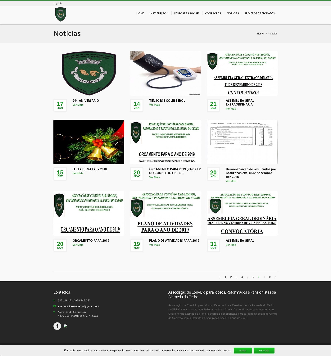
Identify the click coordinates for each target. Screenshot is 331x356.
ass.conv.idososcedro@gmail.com (78, 306)
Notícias (233, 13)
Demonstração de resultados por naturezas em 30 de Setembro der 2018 (251, 173)
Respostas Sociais (186, 13)
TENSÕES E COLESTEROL (167, 100)
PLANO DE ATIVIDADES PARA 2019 (174, 240)
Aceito (242, 350)
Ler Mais (264, 350)
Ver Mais (78, 104)
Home (140, 13)
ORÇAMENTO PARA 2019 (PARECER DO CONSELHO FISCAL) (175, 171)
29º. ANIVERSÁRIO (86, 100)
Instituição (158, 13)
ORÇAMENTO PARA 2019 (91, 240)
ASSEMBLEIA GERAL (240, 240)
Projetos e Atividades (260, 13)
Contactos (213, 13)
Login (56, 3)
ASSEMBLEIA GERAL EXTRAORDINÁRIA (240, 102)
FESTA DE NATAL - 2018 (90, 169)
